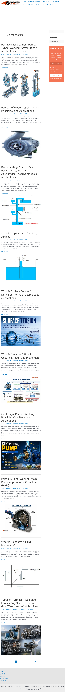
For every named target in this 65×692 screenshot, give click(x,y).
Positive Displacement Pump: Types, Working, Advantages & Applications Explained (19, 48)
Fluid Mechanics (16, 54)
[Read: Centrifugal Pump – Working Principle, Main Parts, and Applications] (21, 455)
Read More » (4, 67)
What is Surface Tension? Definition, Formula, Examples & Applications (20, 295)
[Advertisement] (32, 16)
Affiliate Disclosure (5, 678)
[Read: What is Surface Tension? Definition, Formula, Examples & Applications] (21, 331)
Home (24, 1)
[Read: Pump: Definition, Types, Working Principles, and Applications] (21, 144)
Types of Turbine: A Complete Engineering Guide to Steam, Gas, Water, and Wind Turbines (19, 603)
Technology (30, 4)
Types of (23, 609)
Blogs (51, 4)
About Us (38, 4)
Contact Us (45, 4)
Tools (24, 4)
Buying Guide (46, 1)
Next (37, 661)
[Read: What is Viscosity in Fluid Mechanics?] (21, 576)
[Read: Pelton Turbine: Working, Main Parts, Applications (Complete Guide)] (21, 518)
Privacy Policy (3, 680)
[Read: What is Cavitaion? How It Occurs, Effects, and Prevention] (21, 390)
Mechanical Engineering (34, 1)
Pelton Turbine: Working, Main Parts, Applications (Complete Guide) (19, 482)
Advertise (2, 676)
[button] (40, 1)
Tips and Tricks (56, 1)
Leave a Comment (6, 54)
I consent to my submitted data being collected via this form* (56, 70)
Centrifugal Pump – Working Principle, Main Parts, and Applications (17, 417)
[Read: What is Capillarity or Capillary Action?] (21, 268)
